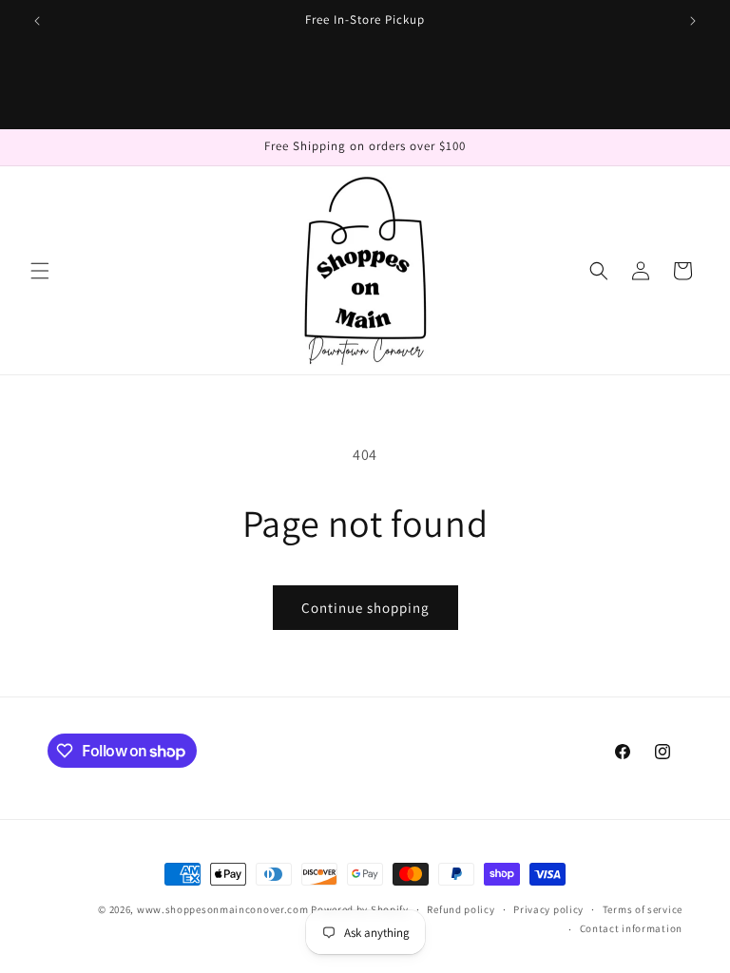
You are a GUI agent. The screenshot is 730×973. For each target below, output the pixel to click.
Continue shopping (365, 608)
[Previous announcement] (37, 21)
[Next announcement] (693, 21)
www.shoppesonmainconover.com (223, 909)
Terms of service (642, 909)
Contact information (631, 928)
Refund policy (460, 909)
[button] (40, 271)
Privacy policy (548, 909)
